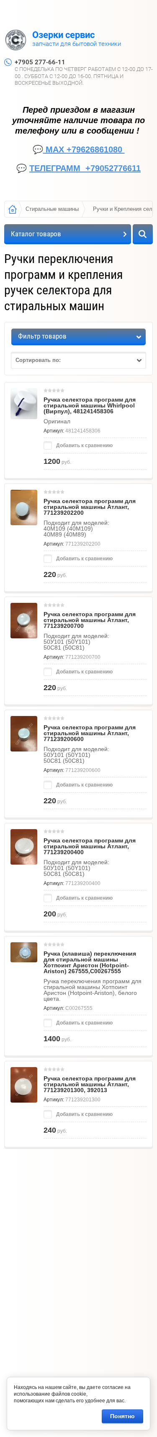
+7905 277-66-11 (40, 62)
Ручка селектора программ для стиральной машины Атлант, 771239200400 (90, 846)
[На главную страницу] (15, 40)
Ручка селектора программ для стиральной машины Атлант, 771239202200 (90, 507)
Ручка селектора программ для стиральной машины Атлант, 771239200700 (90, 620)
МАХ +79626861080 (84, 149)
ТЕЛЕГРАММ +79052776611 (85, 168)
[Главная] (13, 209)
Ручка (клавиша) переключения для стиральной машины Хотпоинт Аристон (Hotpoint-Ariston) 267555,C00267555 (90, 962)
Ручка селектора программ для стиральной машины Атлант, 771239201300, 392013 (90, 1084)
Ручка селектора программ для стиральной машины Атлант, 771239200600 (90, 733)
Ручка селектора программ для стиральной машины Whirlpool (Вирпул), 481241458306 (90, 405)
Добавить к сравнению (84, 445)
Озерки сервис (63, 35)
